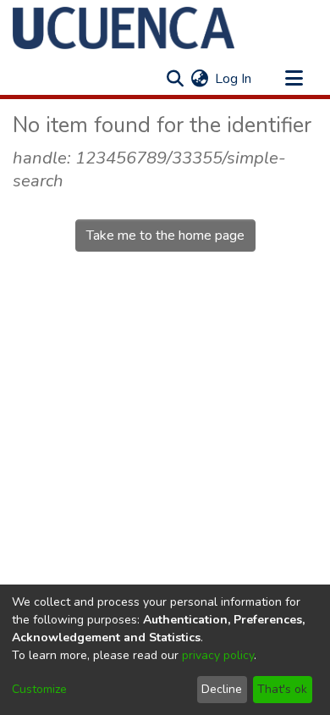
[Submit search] (174, 79)
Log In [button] (234, 78)
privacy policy (218, 655)
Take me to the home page (165, 235)
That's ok (282, 689)
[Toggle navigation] (293, 79)
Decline (221, 689)
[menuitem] (199, 79)
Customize (39, 689)
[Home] (123, 28)
